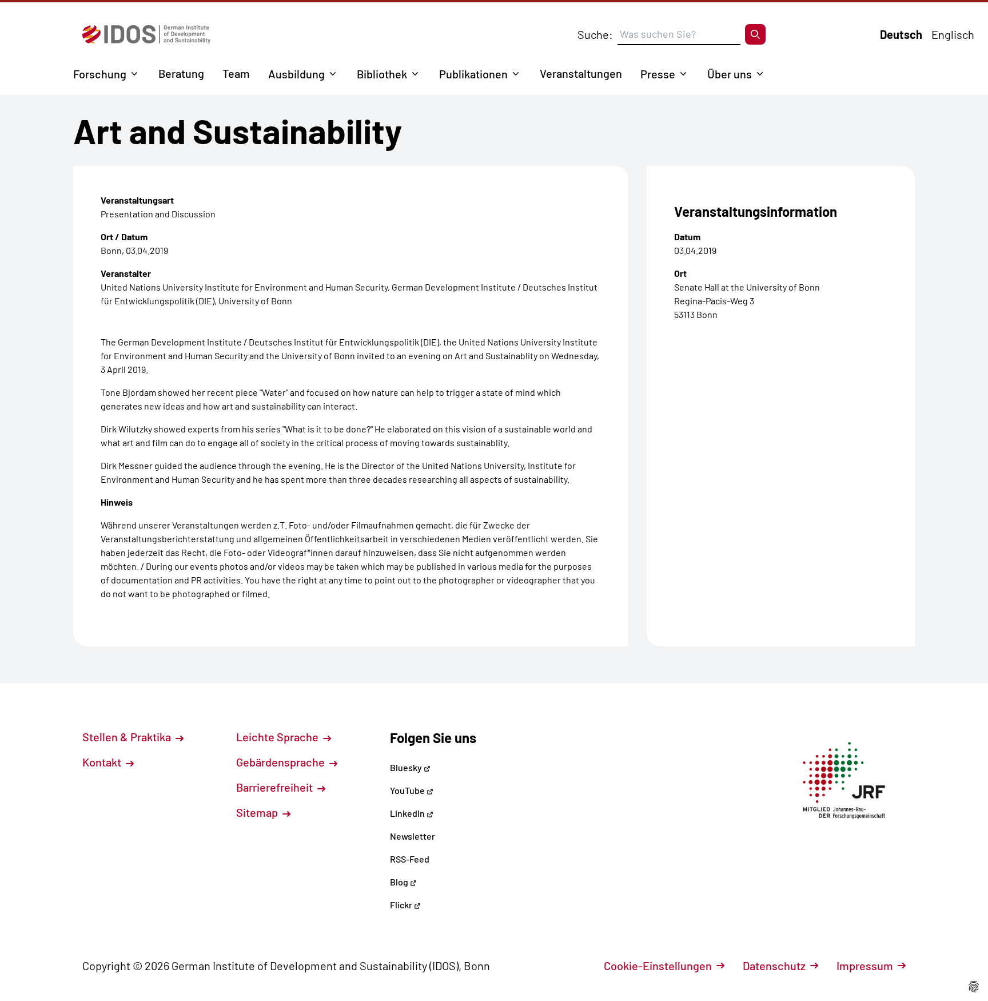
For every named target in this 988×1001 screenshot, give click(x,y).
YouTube (408, 790)
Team (236, 73)
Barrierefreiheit (275, 787)
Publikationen (473, 74)
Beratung (181, 73)
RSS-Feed (409, 858)
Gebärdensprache (281, 762)
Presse (657, 74)
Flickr (402, 904)
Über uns (729, 74)
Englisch (952, 34)
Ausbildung (296, 74)
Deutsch (901, 34)
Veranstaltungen (581, 73)
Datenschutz (774, 965)
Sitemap (258, 812)
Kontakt (103, 762)
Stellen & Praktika (127, 737)
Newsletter (412, 836)
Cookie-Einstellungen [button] (658, 965)
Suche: (595, 34)
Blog (400, 881)
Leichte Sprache (278, 737)
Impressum (864, 965)
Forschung (99, 74)
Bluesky (407, 767)
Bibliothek (382, 74)
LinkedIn (408, 813)
